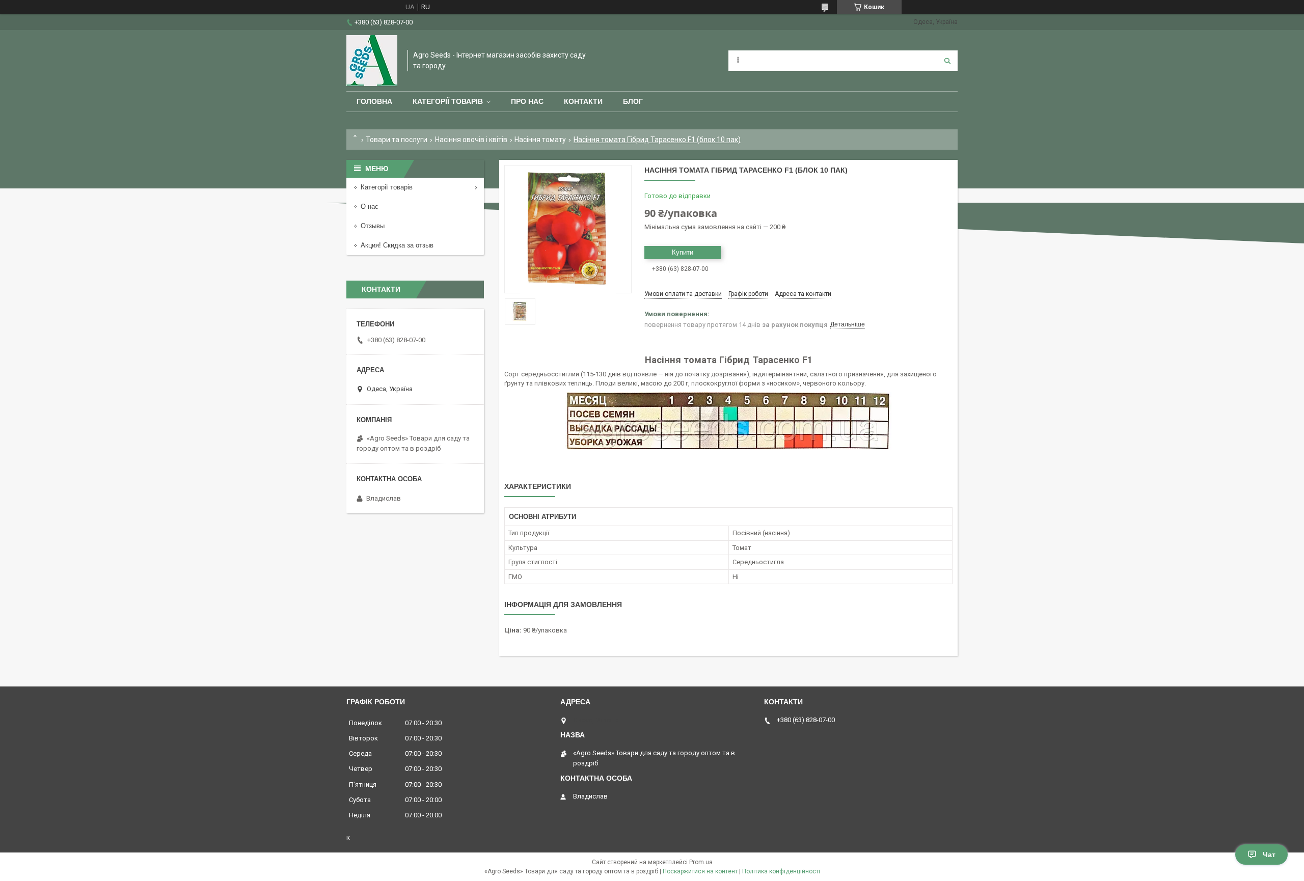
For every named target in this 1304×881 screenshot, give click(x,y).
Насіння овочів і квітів (471, 139)
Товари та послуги (396, 139)
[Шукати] (947, 60)
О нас (369, 206)
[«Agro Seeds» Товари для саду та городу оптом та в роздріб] (371, 60)
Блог (633, 101)
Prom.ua (701, 862)
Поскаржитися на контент (700, 871)
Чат (1269, 854)
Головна (374, 101)
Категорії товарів (448, 101)
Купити (682, 252)
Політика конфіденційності (781, 871)
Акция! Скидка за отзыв (397, 245)
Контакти (583, 101)
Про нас (527, 101)
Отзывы (373, 226)
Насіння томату (540, 139)
